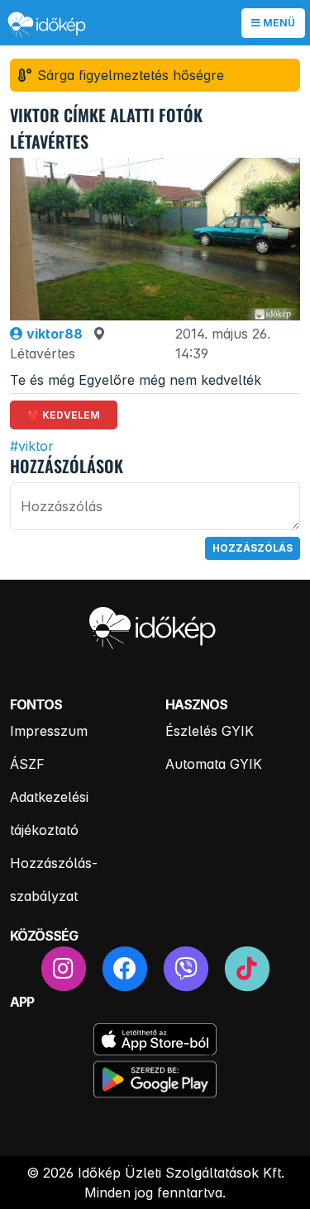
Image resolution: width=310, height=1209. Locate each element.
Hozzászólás (252, 548)
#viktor (32, 446)
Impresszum (49, 731)
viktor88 (53, 333)
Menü (277, 23)
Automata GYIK (213, 764)
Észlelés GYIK (209, 731)
